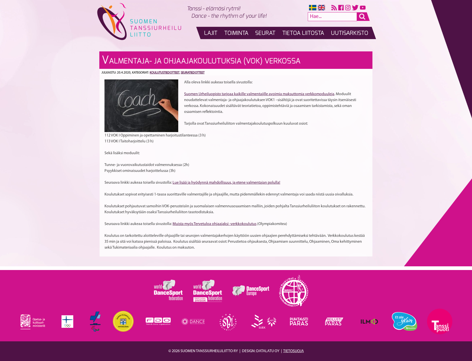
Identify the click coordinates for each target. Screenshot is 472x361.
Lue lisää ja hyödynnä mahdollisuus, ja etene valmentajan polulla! (226, 183)
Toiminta (236, 33)
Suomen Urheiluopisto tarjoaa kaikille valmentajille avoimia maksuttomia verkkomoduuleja (259, 94)
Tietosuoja (293, 351)
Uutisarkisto (349, 33)
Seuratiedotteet (193, 72)
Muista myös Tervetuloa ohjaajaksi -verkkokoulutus (214, 224)
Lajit (210, 33)
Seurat (265, 33)
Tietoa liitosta (303, 33)
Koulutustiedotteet (164, 72)
